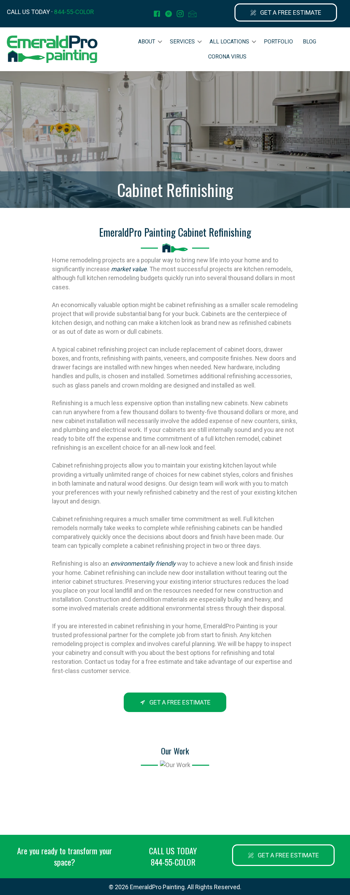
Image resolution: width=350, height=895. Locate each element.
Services (182, 41)
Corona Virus (227, 56)
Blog (309, 41)
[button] (285, 12)
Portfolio (278, 41)
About (146, 41)
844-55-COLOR (74, 11)
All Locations (229, 41)
